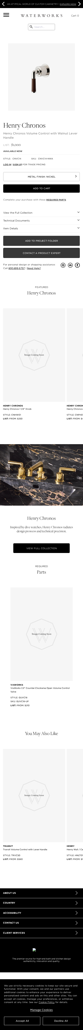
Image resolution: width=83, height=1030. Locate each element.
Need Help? (34, 268)
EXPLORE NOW (68, 4)
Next (79, 4)
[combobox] (41, 27)
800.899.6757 (16, 268)
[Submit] (31, 27)
